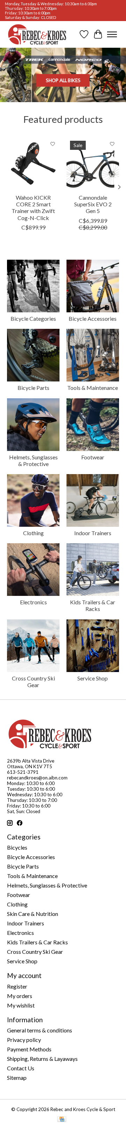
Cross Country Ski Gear (33, 681)
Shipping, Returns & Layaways (42, 1058)
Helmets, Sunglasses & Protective (33, 460)
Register (17, 986)
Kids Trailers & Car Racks (92, 605)
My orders (19, 995)
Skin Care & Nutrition (32, 913)
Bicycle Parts (33, 387)
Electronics (33, 602)
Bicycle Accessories (93, 318)
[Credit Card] (61, 1119)
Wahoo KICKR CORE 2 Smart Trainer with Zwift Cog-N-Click (33, 207)
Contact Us (20, 1068)
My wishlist (21, 1005)
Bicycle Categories (33, 318)
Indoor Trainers (92, 533)
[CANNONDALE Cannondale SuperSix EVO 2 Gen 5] (92, 163)
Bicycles (17, 847)
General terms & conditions (39, 1030)
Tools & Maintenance (92, 387)
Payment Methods (29, 1049)
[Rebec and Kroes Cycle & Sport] (37, 34)
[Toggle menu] (112, 34)
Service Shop (92, 678)
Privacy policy (24, 1039)
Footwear (92, 457)
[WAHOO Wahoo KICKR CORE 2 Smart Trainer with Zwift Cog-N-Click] (33, 163)
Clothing (33, 533)
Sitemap (17, 1077)
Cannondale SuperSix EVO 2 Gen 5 (93, 204)
